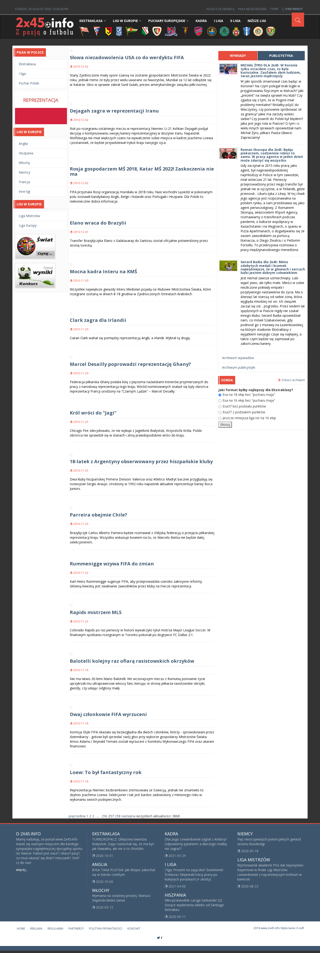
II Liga (235, 20)
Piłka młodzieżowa (252, 9)
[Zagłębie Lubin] (258, 31)
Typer (274, 9)
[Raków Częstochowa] (198, 31)
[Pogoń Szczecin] (185, 31)
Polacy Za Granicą (220, 9)
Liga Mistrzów (29, 216)
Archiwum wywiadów (238, 358)
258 (117, 816)
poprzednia (77, 816)
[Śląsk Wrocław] (270, 31)
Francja (24, 182)
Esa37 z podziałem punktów (244, 412)
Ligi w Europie (125, 20)
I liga (22, 73)
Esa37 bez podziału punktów (244, 406)
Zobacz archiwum (293, 380)
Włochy (24, 162)
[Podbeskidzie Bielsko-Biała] (171, 31)
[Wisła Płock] (246, 31)
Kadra (201, 20)
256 (104, 816)
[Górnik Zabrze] (97, 31)
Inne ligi (24, 191)
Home (21, 929)
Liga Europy (28, 225)
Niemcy (24, 172)
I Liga (218, 20)
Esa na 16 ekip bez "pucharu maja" (249, 400)
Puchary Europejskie (166, 20)
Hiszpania (26, 153)
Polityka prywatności (105, 929)
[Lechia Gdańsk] (131, 31)
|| (292, 9)
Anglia (23, 143)
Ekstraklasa (91, 20)
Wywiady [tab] (238, 55)
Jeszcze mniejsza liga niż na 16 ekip (249, 418)
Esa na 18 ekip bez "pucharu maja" (249, 394)
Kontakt (133, 929)
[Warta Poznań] (224, 31)
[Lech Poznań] (119, 31)
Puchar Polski (29, 83)
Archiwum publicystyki (238, 367)
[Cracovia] (84, 31)
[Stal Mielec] (212, 31)
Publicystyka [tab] (281, 55)
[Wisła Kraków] (236, 31)
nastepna (128, 816)
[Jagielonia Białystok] (109, 31)
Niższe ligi (257, 20)
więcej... (22, 869)
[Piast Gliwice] (157, 31)
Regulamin (55, 929)
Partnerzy (76, 929)
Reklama (36, 929)
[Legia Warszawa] (145, 31)
